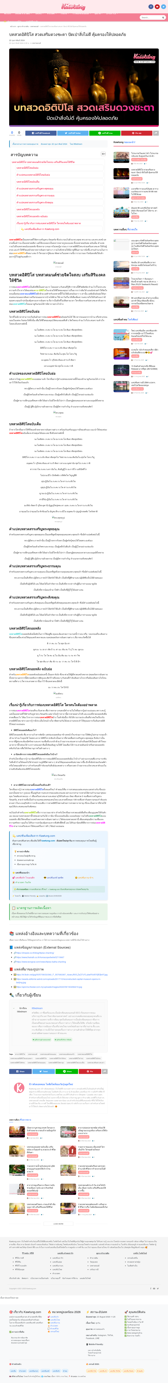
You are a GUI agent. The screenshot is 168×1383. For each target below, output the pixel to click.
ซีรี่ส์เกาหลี (19, 1258)
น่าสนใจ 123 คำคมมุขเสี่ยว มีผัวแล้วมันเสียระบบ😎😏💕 (144, 351)
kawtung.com (48, 840)
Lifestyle (111, 13)
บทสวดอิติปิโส (41, 1058)
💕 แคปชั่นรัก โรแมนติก (23, 877)
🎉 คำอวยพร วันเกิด (21, 882)
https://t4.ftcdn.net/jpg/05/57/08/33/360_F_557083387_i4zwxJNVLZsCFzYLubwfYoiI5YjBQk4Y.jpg (61, 974)
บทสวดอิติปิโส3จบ (93, 1058)
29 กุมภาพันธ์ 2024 (139, 256)
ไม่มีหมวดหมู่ (137, 288)
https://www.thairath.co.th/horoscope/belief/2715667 (40, 957)
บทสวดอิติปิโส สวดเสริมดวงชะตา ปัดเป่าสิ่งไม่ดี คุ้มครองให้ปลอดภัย (144, 172)
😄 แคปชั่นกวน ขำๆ (84, 877)
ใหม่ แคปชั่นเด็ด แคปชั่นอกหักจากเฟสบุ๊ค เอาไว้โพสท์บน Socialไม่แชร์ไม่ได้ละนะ (144, 333)
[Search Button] (163, 17)
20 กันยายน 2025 (138, 393)
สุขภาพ (98, 13)
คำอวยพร (51, 13)
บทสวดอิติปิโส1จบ (76, 1058)
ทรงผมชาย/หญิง (133, 1261)
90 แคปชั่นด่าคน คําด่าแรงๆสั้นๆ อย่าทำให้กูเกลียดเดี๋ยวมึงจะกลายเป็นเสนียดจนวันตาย (145, 300)
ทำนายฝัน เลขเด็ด (139, 159)
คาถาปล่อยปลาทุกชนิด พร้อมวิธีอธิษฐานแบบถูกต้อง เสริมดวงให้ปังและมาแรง (92, 1130)
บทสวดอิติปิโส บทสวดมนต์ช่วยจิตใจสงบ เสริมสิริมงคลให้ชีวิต (43, 162)
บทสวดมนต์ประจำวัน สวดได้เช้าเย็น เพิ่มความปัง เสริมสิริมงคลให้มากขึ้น (92, 1188)
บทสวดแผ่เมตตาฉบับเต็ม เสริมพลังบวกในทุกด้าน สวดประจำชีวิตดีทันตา (41, 1149)
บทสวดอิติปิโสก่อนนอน (37, 1062)
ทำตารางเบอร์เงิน (14, 21)
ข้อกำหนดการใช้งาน (70, 1278)
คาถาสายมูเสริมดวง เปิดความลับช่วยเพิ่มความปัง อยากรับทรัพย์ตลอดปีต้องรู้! (41, 1188)
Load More (58, 1224)
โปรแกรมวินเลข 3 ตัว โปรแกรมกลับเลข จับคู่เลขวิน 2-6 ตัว (144, 154)
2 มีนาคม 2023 (137, 163)
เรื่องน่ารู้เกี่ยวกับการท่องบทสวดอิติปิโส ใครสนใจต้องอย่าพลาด (49, 223)
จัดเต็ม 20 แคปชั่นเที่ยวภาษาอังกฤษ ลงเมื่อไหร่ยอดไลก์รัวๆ (143, 263)
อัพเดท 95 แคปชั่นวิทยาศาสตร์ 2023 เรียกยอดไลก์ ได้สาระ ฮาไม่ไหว (144, 210)
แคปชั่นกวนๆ (57, 1265)
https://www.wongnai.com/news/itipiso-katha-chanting (41, 961)
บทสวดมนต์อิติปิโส (85, 1054)
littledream (37, 1008)
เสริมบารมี (94, 1269)
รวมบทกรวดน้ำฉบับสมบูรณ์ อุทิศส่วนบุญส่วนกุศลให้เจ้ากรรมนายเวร (41, 1169)
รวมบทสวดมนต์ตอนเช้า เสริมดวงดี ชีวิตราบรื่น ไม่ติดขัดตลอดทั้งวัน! (93, 1205)
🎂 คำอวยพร (53, 1325)
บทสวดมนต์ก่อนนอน (48, 1054)
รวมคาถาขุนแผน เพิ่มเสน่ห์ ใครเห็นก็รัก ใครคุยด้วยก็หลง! (91, 1148)
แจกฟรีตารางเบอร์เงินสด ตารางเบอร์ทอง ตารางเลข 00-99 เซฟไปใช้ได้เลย (144, 191)
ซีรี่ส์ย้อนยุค (19, 1269)
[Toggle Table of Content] (102, 154)
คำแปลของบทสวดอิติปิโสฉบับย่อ (33, 174)
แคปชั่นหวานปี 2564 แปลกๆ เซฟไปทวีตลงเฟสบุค (143, 384)
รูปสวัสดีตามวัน (32, 21)
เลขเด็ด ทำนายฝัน (22, 13)
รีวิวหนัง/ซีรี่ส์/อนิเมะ (81, 13)
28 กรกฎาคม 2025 (139, 273)
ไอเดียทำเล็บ (132, 1265)
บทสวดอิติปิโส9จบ (17, 1062)
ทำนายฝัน (94, 1258)
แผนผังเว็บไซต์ (85, 1278)
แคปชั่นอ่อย (57, 1261)
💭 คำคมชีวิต (53, 1328)
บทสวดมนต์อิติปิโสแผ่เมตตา (21, 1058)
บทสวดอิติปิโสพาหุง (56, 1062)
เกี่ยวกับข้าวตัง (14, 1278)
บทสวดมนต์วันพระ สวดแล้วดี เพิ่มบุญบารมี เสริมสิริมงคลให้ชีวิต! (41, 1205)
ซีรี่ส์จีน (18, 1261)
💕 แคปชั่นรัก (53, 1316)
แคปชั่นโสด (57, 1269)
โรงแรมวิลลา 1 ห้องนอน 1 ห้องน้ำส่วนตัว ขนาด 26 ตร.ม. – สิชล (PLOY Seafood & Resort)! (144, 281)
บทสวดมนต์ (34, 26)
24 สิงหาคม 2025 (138, 311)
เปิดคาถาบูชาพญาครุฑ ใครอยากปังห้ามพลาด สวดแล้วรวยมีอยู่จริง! (41, 1129)
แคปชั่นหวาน (137, 389)
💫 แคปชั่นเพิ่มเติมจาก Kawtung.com (40, 229)
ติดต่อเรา (25, 1278)
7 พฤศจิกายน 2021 (139, 292)
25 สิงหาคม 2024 (85, 1141)
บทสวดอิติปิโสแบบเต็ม (76, 1062)
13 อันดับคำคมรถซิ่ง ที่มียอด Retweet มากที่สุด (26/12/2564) (144, 367)
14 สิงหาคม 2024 (33, 1214)
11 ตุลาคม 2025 (138, 343)
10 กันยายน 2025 (138, 360)
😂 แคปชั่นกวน (54, 1322)
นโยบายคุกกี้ (55, 1278)
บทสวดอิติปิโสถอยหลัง (28, 209)
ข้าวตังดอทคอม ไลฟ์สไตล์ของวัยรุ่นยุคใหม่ (51, 1084)
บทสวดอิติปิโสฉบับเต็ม (28, 181)
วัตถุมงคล (94, 1261)
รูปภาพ (135, 252)
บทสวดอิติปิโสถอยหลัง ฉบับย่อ (32, 216)
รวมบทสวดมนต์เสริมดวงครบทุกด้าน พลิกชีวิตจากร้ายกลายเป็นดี (92, 1167)
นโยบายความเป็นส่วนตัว (39, 1278)
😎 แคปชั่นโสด (54, 1319)
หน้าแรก (7, 13)
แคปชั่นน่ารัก (57, 1258)
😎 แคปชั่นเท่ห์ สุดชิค (53, 877)
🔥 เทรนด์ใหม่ (53, 1331)
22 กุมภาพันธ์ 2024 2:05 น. (19, 43)
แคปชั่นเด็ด (136, 340)
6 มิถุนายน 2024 (138, 202)
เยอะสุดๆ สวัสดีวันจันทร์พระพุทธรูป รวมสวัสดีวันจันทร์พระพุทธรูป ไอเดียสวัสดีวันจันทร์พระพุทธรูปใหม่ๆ (145, 244)
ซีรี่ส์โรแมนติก (21, 1265)
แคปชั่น (38, 13)
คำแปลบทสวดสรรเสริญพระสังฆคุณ (35, 202)
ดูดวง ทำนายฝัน (23, 26)
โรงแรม (64, 13)
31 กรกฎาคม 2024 (86, 1214)
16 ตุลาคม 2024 (33, 1138)
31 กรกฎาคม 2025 (139, 376)
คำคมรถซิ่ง (136, 372)
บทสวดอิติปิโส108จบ (58, 1058)
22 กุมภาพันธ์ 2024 (139, 183)
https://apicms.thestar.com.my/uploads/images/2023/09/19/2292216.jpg (49, 986)
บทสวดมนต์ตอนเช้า (67, 1054)
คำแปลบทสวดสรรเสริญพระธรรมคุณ (35, 195)
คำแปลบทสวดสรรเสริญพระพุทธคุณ (35, 188)
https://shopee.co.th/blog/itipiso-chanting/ (35, 952)
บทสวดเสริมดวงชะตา (96, 1062)
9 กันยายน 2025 (138, 221)
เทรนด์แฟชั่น (132, 1258)
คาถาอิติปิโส (20, 1054)
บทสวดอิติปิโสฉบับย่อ (27, 167)
